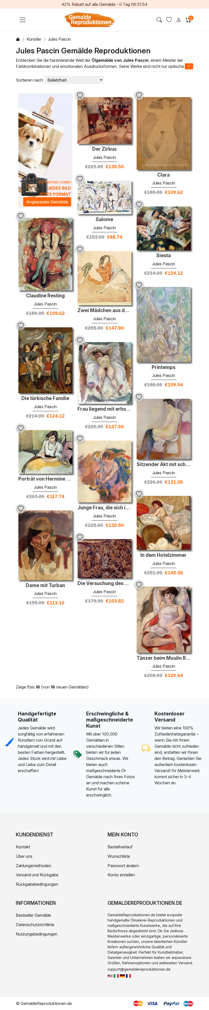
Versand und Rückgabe (37, 874)
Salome (104, 219)
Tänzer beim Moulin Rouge (164, 658)
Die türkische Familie (45, 398)
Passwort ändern (123, 865)
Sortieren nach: (30, 80)
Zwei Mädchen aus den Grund (104, 310)
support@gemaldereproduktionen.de (139, 969)
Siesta (163, 255)
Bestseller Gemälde (33, 915)
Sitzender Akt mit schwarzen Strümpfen (164, 464)
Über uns (24, 856)
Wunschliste (119, 856)
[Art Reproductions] (110, 975)
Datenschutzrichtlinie (35, 924)
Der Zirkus (104, 149)
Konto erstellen (121, 874)
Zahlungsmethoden (33, 865)
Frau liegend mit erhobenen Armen (104, 409)
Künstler (34, 39)
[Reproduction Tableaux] (128, 975)
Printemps (163, 367)
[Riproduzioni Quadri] (116, 975)
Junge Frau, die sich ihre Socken (104, 508)
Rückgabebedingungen (37, 884)
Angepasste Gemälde (47, 201)
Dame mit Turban (45, 585)
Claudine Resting (45, 296)
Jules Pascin (104, 157)
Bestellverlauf (120, 846)
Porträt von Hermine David (45, 479)
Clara (163, 175)
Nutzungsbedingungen (36, 934)
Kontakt (23, 846)
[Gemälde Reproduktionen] (122, 975)
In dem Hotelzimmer (163, 555)
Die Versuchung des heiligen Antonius (104, 583)
